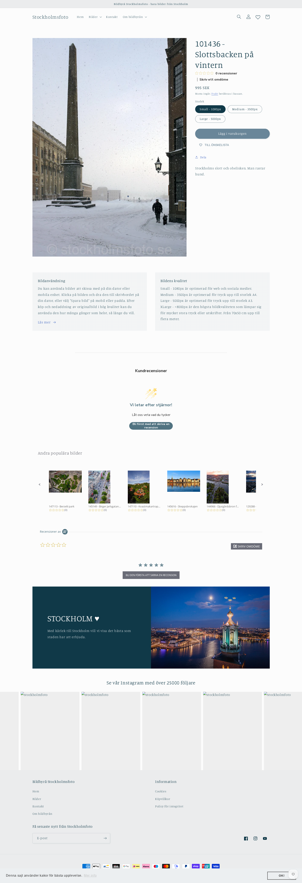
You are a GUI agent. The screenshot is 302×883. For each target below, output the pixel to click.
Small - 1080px (210, 109)
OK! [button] (282, 875)
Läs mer (44, 322)
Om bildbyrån (42, 813)
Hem (35, 791)
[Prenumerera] (105, 838)
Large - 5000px (210, 118)
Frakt (214, 93)
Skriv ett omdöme (213, 79)
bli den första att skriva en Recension (151, 575)
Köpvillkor (162, 799)
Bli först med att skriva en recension (151, 426)
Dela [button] (203, 157)
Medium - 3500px (245, 109)
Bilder (36, 799)
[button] (95, 16)
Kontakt (38, 806)
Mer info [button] (90, 875)
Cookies (160, 791)
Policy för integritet (169, 806)
